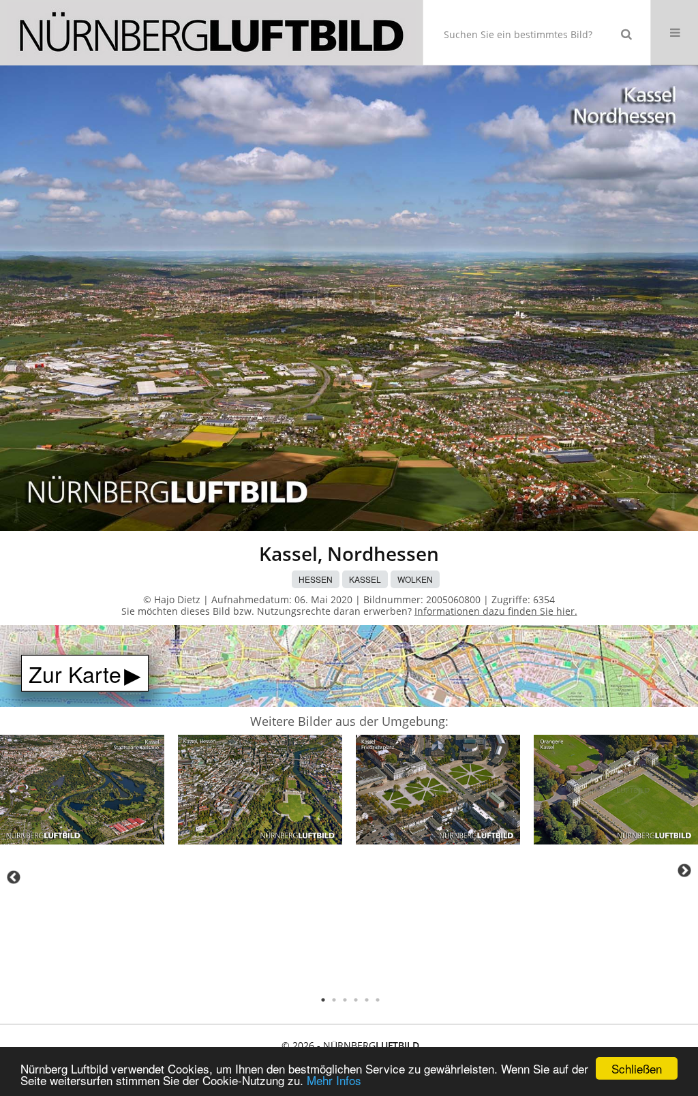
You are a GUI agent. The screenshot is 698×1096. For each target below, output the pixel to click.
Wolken (415, 579)
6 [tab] (377, 1000)
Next (684, 870)
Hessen (316, 579)
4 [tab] (356, 1000)
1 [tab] (323, 1000)
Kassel (365, 579)
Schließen (636, 1068)
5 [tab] (367, 1000)
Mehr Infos (334, 1080)
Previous (13, 877)
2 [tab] (334, 1000)
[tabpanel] (82, 792)
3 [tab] (345, 1000)
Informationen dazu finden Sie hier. (495, 611)
